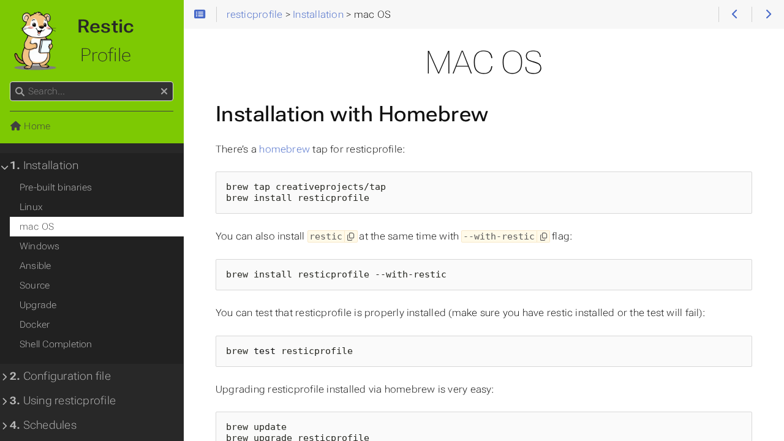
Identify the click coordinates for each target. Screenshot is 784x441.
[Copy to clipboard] (350, 236)
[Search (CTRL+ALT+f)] (19, 92)
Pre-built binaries (56, 187)
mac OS (37, 226)
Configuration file (60, 376)
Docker (35, 324)
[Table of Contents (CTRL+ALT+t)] (200, 15)
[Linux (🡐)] (734, 15)
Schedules (43, 425)
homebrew (284, 149)
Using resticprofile (63, 400)
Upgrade (38, 305)
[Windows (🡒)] (768, 15)
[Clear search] (164, 92)
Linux (31, 207)
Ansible (35, 265)
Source (35, 285)
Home (35, 126)
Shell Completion (56, 344)
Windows (40, 246)
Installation (44, 165)
